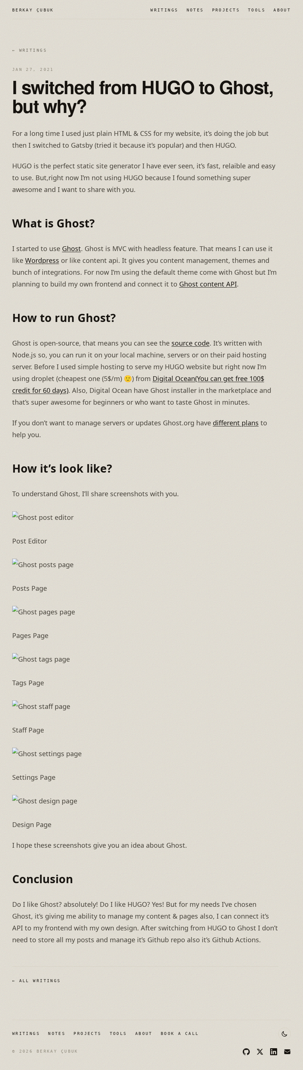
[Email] (287, 1051)
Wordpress (42, 260)
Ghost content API (208, 283)
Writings (164, 10)
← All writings (36, 980)
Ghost (71, 248)
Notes (195, 10)
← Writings (29, 50)
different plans (236, 422)
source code (190, 343)
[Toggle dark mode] (284, 1034)
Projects (226, 10)
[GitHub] (246, 1051)
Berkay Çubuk (33, 10)
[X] (259, 1051)
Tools (256, 10)
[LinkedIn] (273, 1051)
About (282, 10)
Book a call (180, 1033)
